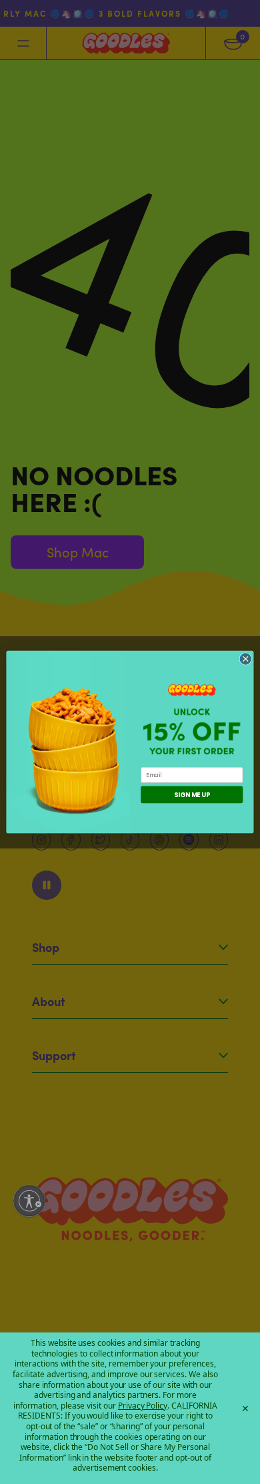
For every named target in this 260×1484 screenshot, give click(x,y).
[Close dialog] (245, 658)
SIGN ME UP (191, 794)
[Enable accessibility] (29, 1201)
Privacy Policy (142, 1405)
